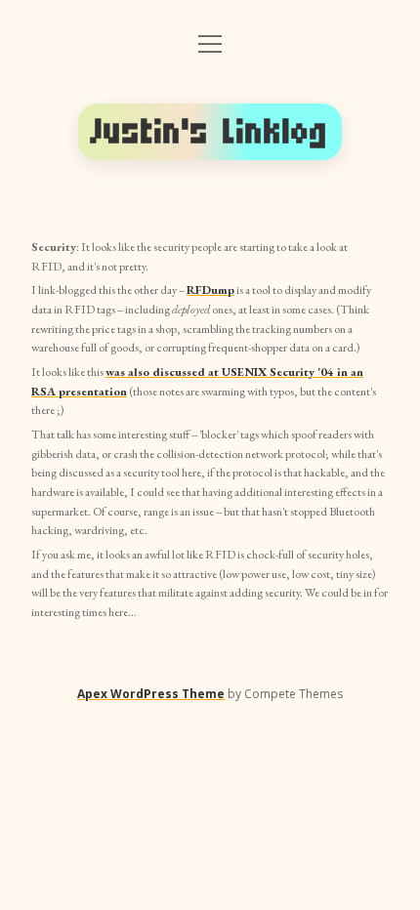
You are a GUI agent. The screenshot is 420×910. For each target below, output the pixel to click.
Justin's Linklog (210, 131)
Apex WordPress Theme (151, 693)
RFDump (210, 290)
